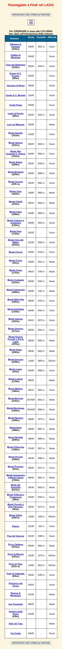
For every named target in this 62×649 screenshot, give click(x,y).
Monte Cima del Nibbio (15, 241)
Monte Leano (15, 369)
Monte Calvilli (15, 201)
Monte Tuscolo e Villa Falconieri (15, 505)
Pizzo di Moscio (16, 554)
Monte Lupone (16, 379)
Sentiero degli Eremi (16, 612)
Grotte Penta (16, 105)
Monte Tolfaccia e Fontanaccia (15, 496)
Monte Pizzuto (16, 457)
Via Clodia (15, 633)
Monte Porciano (15, 466)
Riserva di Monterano (15, 594)
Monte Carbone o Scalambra (15, 221)
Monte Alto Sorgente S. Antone (15, 152)
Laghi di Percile (15, 113)
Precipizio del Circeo (15, 584)
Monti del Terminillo (16, 486)
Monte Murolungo (15, 408)
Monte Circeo (15, 260)
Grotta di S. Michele (15, 95)
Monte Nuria (16, 427)
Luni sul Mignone (15, 124)
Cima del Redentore (15, 65)
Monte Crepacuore (16, 290)
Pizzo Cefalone (15, 544)
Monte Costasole (15, 280)
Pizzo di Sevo (15, 564)
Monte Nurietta (15, 437)
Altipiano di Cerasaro (15, 45)
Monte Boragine (15, 172)
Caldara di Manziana (16, 56)
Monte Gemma (15, 319)
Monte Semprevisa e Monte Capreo (16, 476)
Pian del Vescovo (15, 536)
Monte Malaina (15, 389)
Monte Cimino (16, 252)
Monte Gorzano (15, 359)
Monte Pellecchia (15, 447)
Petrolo (15, 526)
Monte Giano (15, 350)
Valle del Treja (16, 624)
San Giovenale (15, 604)
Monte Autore (15, 162)
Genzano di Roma (15, 85)
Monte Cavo (15, 231)
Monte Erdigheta (15, 309)
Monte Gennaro (15, 329)
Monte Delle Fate (15, 299)
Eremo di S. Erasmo (15, 74)
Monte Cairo (16, 191)
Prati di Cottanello (15, 574)
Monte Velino (15, 515)
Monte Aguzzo (16, 143)
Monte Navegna (15, 418)
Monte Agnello (15, 133)
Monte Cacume (15, 182)
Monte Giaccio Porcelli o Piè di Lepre (16, 339)
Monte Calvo (16, 212)
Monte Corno (15, 270)
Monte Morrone (15, 398)
